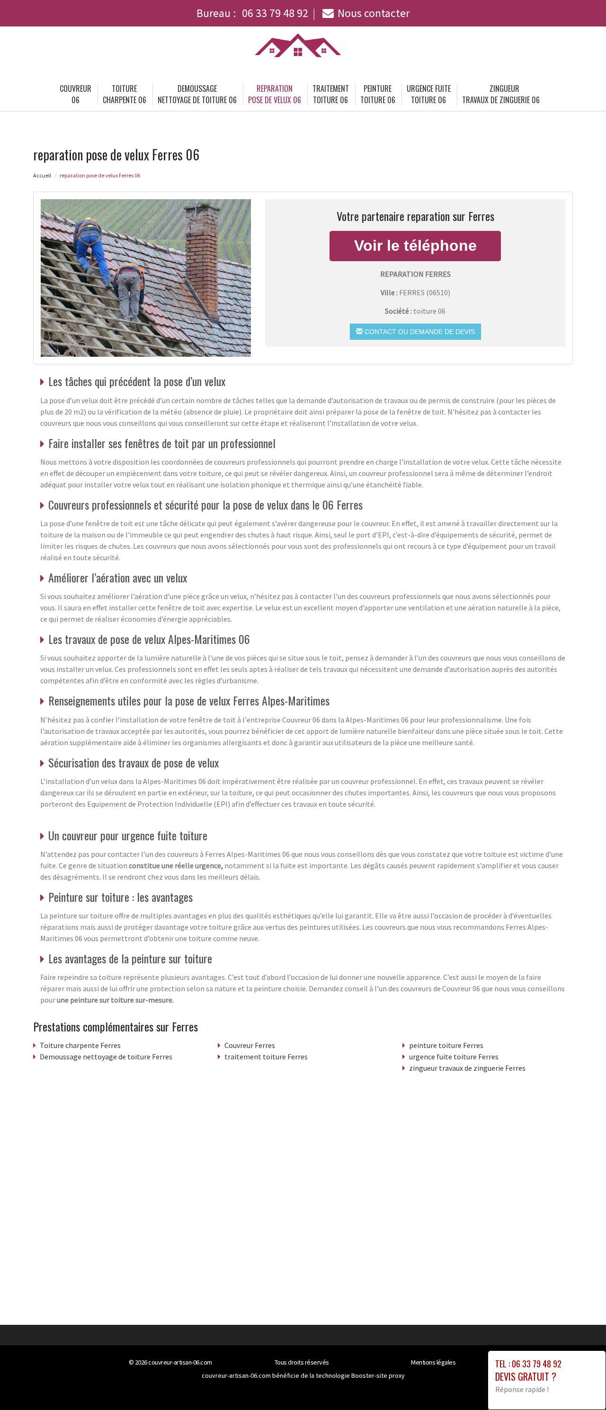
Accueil (42, 175)
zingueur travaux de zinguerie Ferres (467, 1068)
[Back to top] (580, 1384)
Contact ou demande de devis (419, 331)
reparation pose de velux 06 (274, 94)
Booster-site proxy (378, 1375)
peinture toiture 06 (377, 94)
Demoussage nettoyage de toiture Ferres (106, 1056)
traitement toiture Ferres (266, 1056)
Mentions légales (433, 1362)
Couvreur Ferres (249, 1045)
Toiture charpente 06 (124, 94)
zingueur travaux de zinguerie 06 (501, 94)
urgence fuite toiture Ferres (454, 1056)
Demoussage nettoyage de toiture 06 (197, 94)
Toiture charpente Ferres (80, 1045)
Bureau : (252, 13)
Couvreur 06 (75, 94)
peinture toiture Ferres (446, 1045)
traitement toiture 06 (330, 94)
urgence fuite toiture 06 (429, 94)
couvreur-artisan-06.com (180, 1362)
